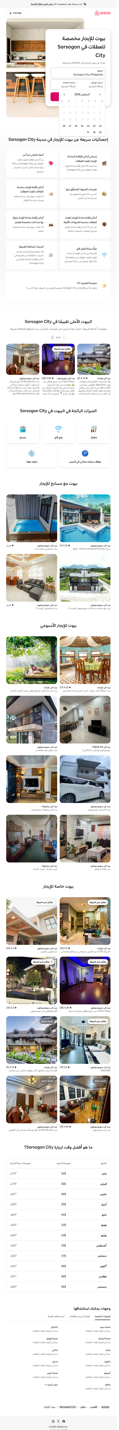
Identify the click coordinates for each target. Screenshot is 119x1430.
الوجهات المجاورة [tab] (102, 1316)
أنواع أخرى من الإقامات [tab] (79, 1316)
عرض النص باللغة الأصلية (42, 4)
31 (88, 132)
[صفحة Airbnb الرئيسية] (102, 13)
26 (76, 126)
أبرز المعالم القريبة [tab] (56, 1316)
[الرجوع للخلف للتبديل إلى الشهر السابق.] (100, 94)
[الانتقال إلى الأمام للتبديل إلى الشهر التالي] (64, 94)
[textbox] (92, 86)
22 (100, 126)
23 (94, 126)
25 (82, 126)
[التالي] (52, 337)
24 (88, 126)
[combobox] (78, 75)
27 (70, 126)
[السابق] (64, 337)
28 (64, 126)
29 (100, 132)
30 (94, 132)
